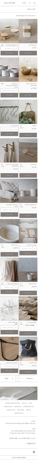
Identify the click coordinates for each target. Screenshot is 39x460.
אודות (30, 403)
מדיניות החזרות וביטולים (13, 403)
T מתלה (34, 126)
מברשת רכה (33, 164)
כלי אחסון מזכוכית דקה (12, 45)
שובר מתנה (20, 410)
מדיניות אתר (17, 406)
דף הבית (24, 403)
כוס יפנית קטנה (32, 284)
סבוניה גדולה (14, 245)
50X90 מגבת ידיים (31, 322)
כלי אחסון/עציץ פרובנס (30, 205)
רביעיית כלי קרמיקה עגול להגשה (31, 84)
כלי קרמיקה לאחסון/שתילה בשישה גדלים (12, 85)
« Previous (30, 378)
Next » (6, 378)
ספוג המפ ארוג (32, 45)
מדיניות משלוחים (28, 406)
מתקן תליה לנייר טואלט (12, 363)
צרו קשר (28, 410)
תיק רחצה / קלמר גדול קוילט (12, 205)
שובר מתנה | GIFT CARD (13, 323)
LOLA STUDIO (16, 458)
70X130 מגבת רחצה (12, 284)
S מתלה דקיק (14, 126)
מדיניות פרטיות (18, 413)
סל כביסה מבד (32, 363)
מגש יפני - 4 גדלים (31, 245)
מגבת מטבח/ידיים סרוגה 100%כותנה (11, 165)
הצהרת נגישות (11, 410)
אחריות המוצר (8, 406)
